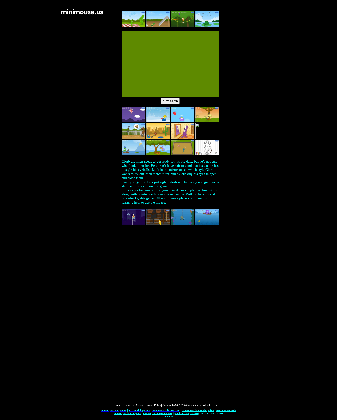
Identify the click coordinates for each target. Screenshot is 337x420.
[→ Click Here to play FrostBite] (158, 121)
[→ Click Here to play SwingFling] (207, 121)
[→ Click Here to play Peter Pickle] (133, 26)
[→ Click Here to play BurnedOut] (158, 224)
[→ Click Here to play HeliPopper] (182, 121)
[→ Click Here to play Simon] (182, 138)
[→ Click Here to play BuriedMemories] (133, 138)
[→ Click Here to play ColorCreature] (207, 154)
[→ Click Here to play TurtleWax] (158, 26)
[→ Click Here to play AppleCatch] (158, 154)
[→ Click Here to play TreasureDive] (182, 224)
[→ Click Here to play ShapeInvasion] (207, 138)
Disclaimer (128, 405)
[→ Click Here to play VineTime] (182, 26)
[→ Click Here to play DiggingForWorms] (182, 154)
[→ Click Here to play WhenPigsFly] (133, 121)
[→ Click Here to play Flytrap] (207, 26)
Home (118, 405)
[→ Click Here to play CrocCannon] (133, 154)
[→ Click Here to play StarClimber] (133, 224)
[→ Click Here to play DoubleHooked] (207, 224)
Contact (140, 405)
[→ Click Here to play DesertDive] (158, 138)
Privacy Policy (153, 405)
